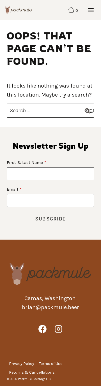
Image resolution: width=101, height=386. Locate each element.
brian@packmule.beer (50, 307)
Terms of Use (50, 363)
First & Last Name (25, 162)
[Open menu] (91, 10)
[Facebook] (42, 329)
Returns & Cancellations (32, 372)
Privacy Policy (21, 363)
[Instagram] (58, 329)
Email (12, 189)
